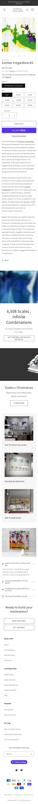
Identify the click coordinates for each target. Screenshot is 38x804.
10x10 (18, 95)
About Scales (9, 675)
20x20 (30, 100)
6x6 (7, 95)
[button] (4, 9)
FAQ (5, 695)
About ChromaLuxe (11, 685)
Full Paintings (9, 650)
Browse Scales (9, 655)
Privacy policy (18, 795)
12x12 (30, 95)
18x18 (18, 100)
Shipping (12, 71)
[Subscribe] (31, 754)
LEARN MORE (19, 403)
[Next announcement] (34, 3)
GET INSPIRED (19, 627)
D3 (34, 202)
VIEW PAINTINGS (19, 621)
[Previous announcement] (4, 3)
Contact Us (8, 660)
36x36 (30, 105)
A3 (25, 202)
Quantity (7, 111)
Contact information (24, 800)
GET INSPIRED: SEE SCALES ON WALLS (19, 338)
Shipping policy (12, 800)
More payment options (19, 136)
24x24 (7, 105)
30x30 (18, 105)
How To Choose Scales (12, 729)
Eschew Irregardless (26, 141)
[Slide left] (14, 55)
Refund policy (8, 795)
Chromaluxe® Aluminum (13, 86)
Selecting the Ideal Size (13, 734)
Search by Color (10, 715)
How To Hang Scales (11, 739)
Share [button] (6, 260)
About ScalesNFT (10, 690)
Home (6, 645)
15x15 (7, 100)
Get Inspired (8, 710)
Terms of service (28, 795)
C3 (28, 202)
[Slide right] (24, 55)
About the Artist (10, 680)
